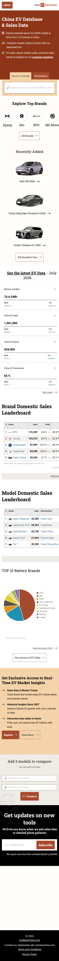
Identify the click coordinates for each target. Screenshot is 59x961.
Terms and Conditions (29, 949)
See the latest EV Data (26, 273)
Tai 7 (15, 544)
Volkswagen (19, 444)
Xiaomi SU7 (19, 537)
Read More (28, 734)
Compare (31, 796)
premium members (42, 57)
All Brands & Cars (28, 257)
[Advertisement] (29, 900)
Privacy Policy (29, 954)
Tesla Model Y (20, 531)
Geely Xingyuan (21, 518)
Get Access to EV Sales (27, 657)
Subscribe (45, 845)
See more (47, 392)
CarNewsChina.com (29, 940)
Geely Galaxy (20, 457)
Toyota (16, 438)
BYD (15, 432)
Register (8, 734)
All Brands (27, 135)
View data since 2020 (42, 648)
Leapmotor (18, 451)
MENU (7, 5)
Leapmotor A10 (21, 525)
